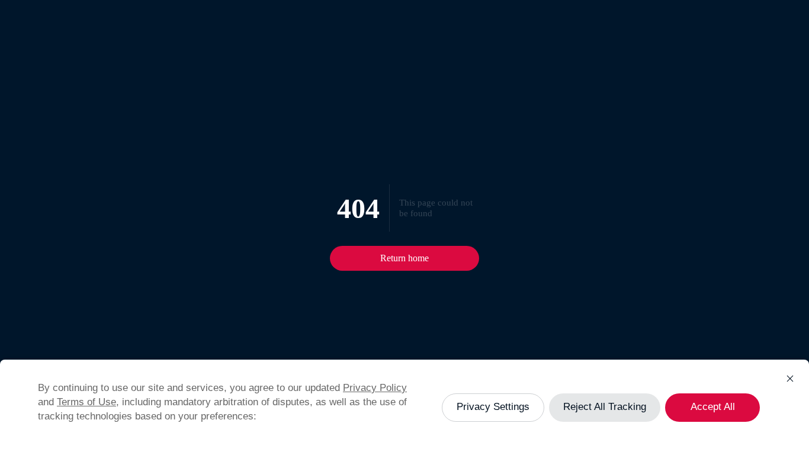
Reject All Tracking (604, 406)
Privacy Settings (493, 406)
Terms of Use (86, 402)
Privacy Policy (375, 387)
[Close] (790, 378)
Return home (404, 258)
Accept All (713, 406)
